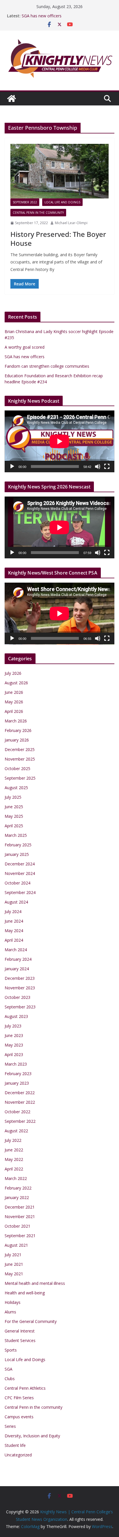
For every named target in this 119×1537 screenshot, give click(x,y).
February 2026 (18, 730)
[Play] (12, 466)
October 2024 (17, 883)
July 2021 (13, 1254)
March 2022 (16, 1178)
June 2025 (14, 806)
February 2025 (18, 845)
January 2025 (17, 854)
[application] (59, 441)
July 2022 (13, 1140)
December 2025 (20, 749)
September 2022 (25, 202)
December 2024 (20, 864)
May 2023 (14, 1045)
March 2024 (16, 949)
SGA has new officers (42, 15)
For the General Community (31, 1321)
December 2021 (20, 1207)
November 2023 (20, 987)
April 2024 (14, 940)
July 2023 (13, 1026)
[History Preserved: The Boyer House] (59, 171)
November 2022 (20, 1102)
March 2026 (16, 721)
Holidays (13, 1302)
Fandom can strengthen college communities (47, 366)
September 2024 (20, 892)
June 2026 (14, 692)
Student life (15, 1445)
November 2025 (20, 759)
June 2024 (14, 921)
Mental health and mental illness (35, 1283)
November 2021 (20, 1216)
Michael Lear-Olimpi (71, 222)
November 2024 (20, 873)
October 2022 (17, 1111)
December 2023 (20, 978)
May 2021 (14, 1273)
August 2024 (16, 902)
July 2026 (13, 673)
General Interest (20, 1331)
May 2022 (14, 1159)
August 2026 (16, 682)
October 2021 (17, 1226)
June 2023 (14, 1035)
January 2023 (17, 1083)
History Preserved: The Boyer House (58, 238)
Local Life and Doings (62, 202)
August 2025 (16, 787)
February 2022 (18, 1188)
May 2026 (14, 702)
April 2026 (14, 711)
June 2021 (14, 1264)
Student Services (20, 1340)
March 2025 (16, 835)
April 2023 (14, 1054)
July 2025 (13, 797)
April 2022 (14, 1169)
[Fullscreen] (107, 466)
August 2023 (16, 1016)
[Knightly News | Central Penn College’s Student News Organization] (11, 98)
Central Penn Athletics (25, 1388)
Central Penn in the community (38, 213)
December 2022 (20, 1092)
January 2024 (17, 968)
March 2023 (16, 1064)
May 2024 (14, 930)
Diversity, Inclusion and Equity (32, 1436)
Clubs (10, 1378)
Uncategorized (18, 1455)
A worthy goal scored (24, 347)
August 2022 (16, 1130)
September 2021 (20, 1235)
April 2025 (14, 825)
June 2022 (14, 1150)
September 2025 (20, 778)
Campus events (19, 1416)
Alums (10, 1312)
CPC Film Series (19, 1397)
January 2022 (17, 1197)
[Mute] (98, 466)
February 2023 (18, 1073)
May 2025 (14, 816)
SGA (8, 1369)
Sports (11, 1350)
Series (10, 1426)
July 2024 (13, 911)
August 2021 (16, 1245)
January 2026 (17, 740)
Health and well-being (25, 1293)
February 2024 (18, 959)
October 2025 (17, 768)
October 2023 (17, 997)
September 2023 (20, 1007)
